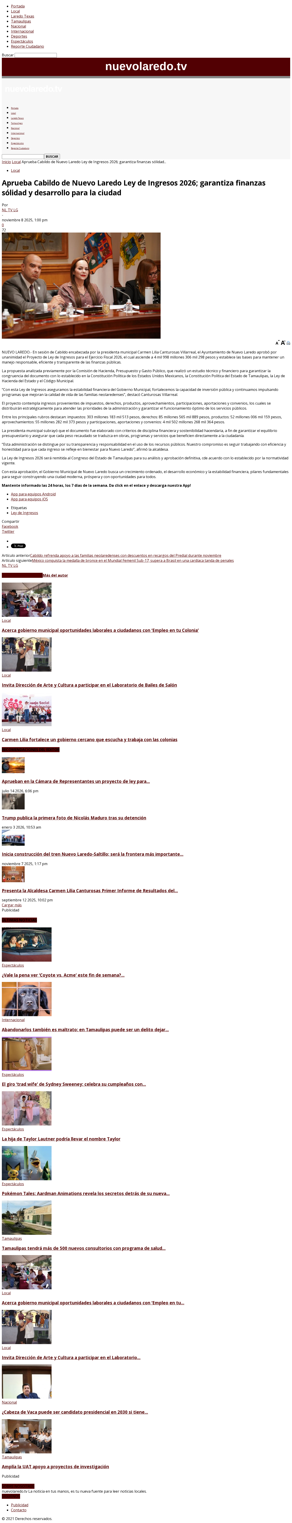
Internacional (22, 31)
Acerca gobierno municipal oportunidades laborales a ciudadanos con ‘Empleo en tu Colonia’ (100, 630)
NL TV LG (10, 209)
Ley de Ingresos (24, 512)
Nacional (18, 26)
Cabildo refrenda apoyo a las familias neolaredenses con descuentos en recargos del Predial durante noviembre (125, 555)
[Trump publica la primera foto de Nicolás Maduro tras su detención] (13, 808)
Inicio (6, 161)
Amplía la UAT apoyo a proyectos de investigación (55, 1466)
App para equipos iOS (29, 499)
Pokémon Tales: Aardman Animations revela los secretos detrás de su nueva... (86, 1193)
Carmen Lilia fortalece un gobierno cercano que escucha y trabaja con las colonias (89, 739)
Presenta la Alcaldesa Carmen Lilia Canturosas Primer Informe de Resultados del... (90, 890)
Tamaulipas (21, 21)
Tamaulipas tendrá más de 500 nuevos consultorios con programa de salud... (84, 1248)
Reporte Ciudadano (27, 46)
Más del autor (55, 575)
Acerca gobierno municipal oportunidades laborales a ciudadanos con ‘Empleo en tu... (93, 1303)
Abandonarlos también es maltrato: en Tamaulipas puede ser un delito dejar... (85, 1029)
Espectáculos (22, 41)
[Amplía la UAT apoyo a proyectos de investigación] (27, 1452)
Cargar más (12, 905)
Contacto (18, 1510)
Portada (18, 6)
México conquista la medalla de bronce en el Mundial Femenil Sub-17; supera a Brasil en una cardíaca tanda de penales (133, 560)
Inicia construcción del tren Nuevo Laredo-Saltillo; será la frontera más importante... (92, 854)
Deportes (19, 36)
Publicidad (19, 1504)
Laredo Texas (22, 16)
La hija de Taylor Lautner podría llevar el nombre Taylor (61, 1139)
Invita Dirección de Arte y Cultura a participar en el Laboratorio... (71, 1357)
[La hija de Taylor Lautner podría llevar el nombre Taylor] (27, 1124)
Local (15, 11)
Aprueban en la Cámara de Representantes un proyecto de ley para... (76, 781)
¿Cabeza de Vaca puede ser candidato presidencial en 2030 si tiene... (75, 1412)
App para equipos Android (33, 494)
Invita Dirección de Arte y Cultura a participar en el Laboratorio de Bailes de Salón (89, 685)
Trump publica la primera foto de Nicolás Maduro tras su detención (74, 818)
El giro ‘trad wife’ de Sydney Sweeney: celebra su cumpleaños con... (74, 1084)
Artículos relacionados (22, 575)
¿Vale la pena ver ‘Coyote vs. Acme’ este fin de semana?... (63, 975)
